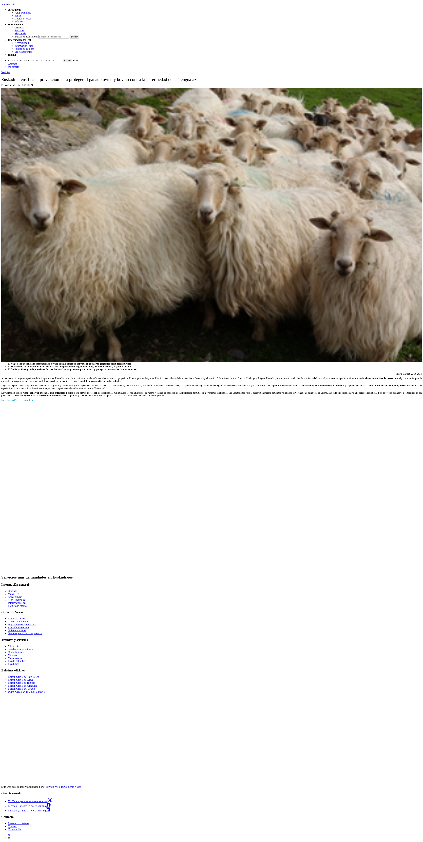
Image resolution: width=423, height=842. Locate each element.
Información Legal (17, 602)
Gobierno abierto (17, 630)
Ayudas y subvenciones (20, 649)
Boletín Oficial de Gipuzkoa (22, 685)
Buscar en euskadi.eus (26, 36)
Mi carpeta (13, 66)
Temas (18, 15)
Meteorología (15, 658)
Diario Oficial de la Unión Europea (26, 691)
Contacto (19, 27)
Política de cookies (24, 48)
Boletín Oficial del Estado (21, 688)
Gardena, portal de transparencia (25, 633)
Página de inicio (23, 12)
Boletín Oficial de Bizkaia (21, 682)
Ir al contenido (8, 4)
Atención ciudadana (18, 627)
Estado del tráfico (17, 661)
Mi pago (12, 655)
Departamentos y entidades (22, 624)
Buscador (19, 30)
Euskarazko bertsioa (18, 823)
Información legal (24, 45)
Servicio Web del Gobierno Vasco (63, 786)
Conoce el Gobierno (18, 621)
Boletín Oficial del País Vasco (23, 676)
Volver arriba (14, 829)
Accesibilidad (22, 42)
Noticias (5, 72)
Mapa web (20, 33)
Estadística (13, 664)
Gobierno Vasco (23, 18)
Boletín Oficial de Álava (20, 679)
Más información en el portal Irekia (18, 400)
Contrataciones (15, 652)
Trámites (19, 21)
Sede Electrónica (23, 51)
